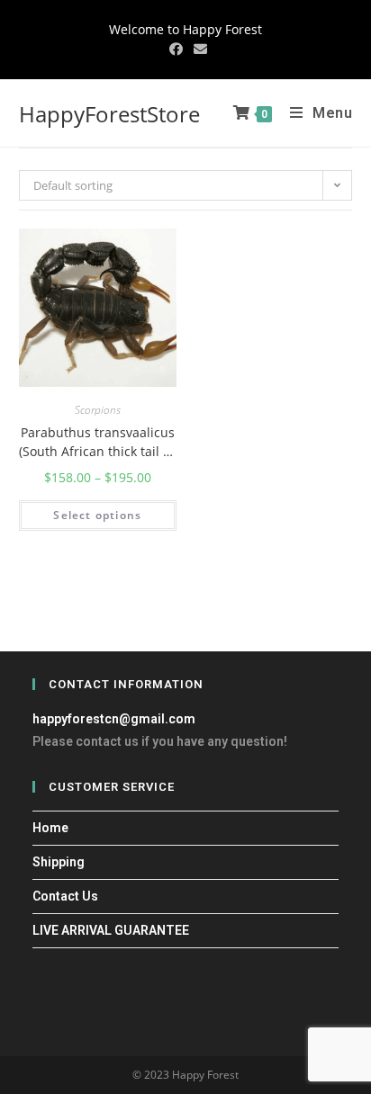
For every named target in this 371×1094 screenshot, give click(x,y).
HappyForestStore (109, 114)
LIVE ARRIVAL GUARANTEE (110, 930)
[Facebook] (176, 48)
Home (50, 827)
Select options (97, 515)
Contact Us (65, 896)
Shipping (58, 862)
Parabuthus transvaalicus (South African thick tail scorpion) (97, 442)
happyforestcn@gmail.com (113, 719)
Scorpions (98, 410)
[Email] (197, 48)
